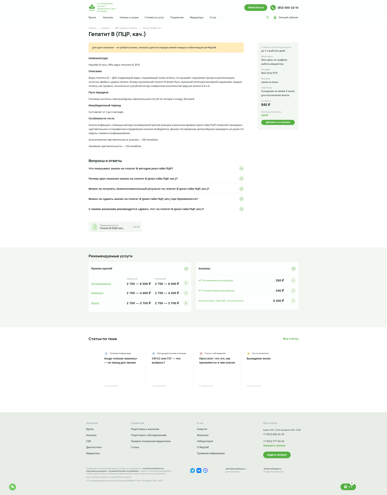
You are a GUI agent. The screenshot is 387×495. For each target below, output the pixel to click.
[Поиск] (268, 17)
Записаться (256, 7)
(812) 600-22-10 (287, 7)
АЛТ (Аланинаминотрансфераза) (215, 280)
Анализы (108, 17)
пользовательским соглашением (123, 471)
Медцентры (196, 17)
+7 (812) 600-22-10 (273, 434)
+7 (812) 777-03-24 (273, 441)
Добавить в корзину (278, 122)
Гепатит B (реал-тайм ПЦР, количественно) (221, 300)
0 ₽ (351, 486)
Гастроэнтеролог (101, 284)
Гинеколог (97, 293)
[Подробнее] (186, 283)
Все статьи (290, 338)
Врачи (92, 17)
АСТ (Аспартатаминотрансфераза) (216, 290)
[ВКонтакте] (199, 475)
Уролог (95, 303)
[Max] (205, 475)
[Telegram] (192, 475)
